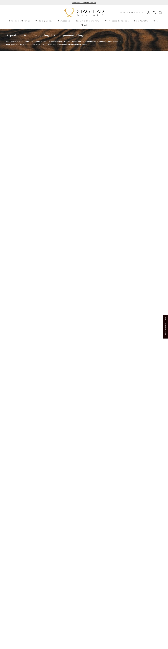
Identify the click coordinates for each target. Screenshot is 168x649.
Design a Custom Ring (88, 21)
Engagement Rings (19, 21)
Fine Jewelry (141, 21)
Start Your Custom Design (84, 3)
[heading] (84, 12)
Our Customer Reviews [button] (165, 326)
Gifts (156, 21)
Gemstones (64, 21)
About (84, 25)
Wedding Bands (44, 21)
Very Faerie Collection (117, 21)
